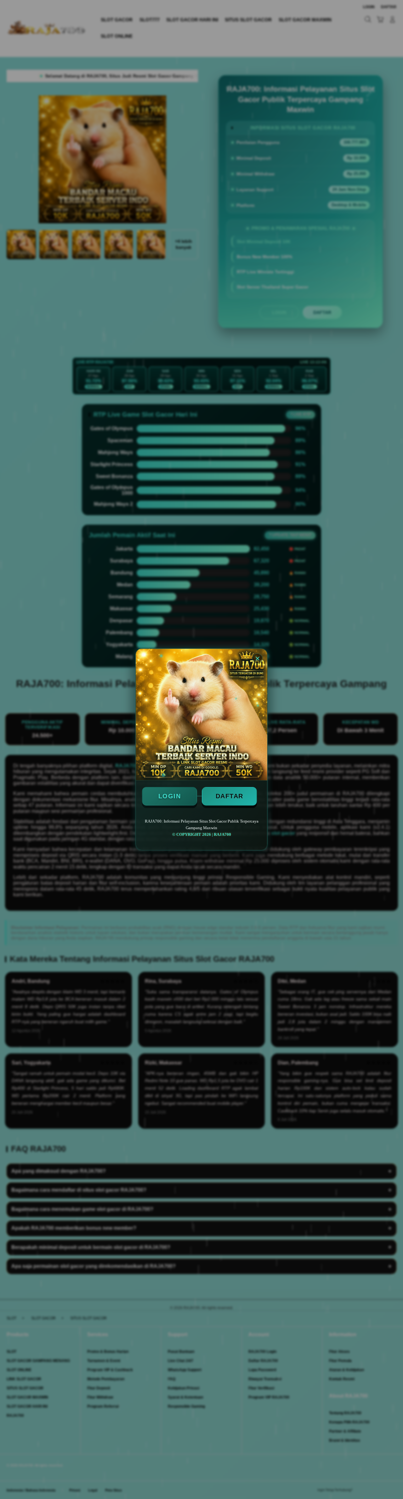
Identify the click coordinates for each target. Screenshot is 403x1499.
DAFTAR (229, 796)
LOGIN (169, 796)
